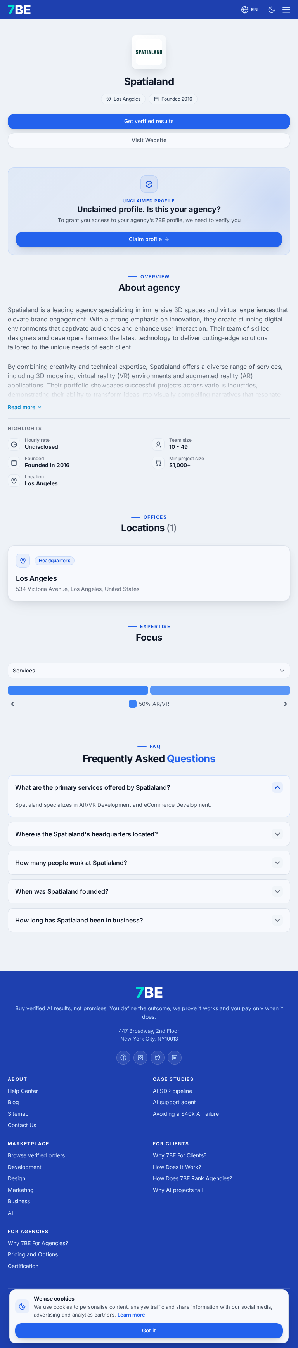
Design (16, 1178)
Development (25, 1167)
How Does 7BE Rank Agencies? (192, 1178)
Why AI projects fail (178, 1189)
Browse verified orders (36, 1155)
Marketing (21, 1189)
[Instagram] (140, 1058)
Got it (149, 1330)
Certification (23, 1266)
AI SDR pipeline (172, 1090)
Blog (13, 1102)
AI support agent (174, 1102)
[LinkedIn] (175, 1058)
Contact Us (22, 1125)
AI (10, 1212)
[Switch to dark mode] (272, 10)
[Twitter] (158, 1058)
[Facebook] (123, 1058)
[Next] (285, 704)
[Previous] (12, 704)
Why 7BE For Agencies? (38, 1243)
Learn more (131, 1315)
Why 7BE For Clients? (179, 1155)
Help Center (23, 1090)
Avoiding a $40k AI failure (186, 1113)
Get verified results (149, 121)
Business (19, 1201)
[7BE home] (149, 992)
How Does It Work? (177, 1167)
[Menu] (286, 10)
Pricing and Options (33, 1254)
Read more (21, 407)
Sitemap (18, 1113)
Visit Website (149, 140)
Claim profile (145, 239)
